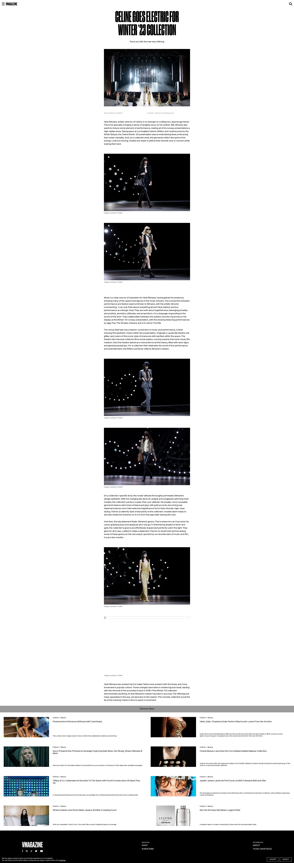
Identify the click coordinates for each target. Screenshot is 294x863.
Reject (286, 859)
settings (62, 860)
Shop (145, 846)
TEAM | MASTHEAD (262, 849)
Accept (273, 859)
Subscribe (148, 849)
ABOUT (256, 846)
